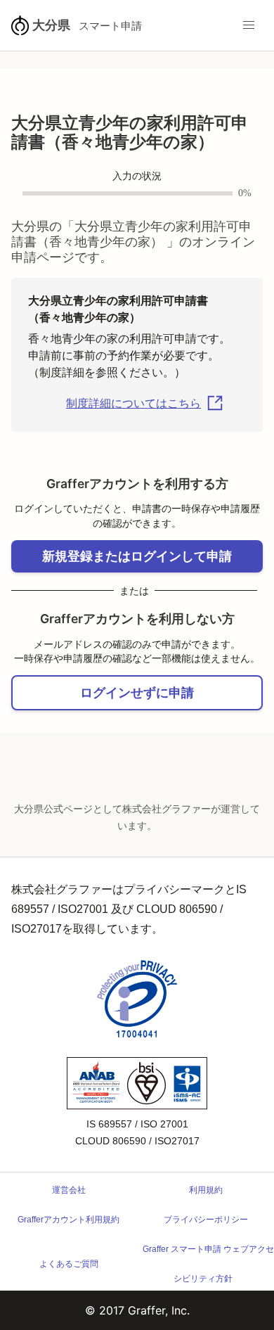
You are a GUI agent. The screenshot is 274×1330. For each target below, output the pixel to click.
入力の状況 (137, 176)
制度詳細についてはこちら (133, 403)
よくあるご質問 (68, 1264)
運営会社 (69, 1190)
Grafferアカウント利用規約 (68, 1220)
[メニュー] (248, 25)
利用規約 (206, 1190)
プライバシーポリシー (206, 1220)
